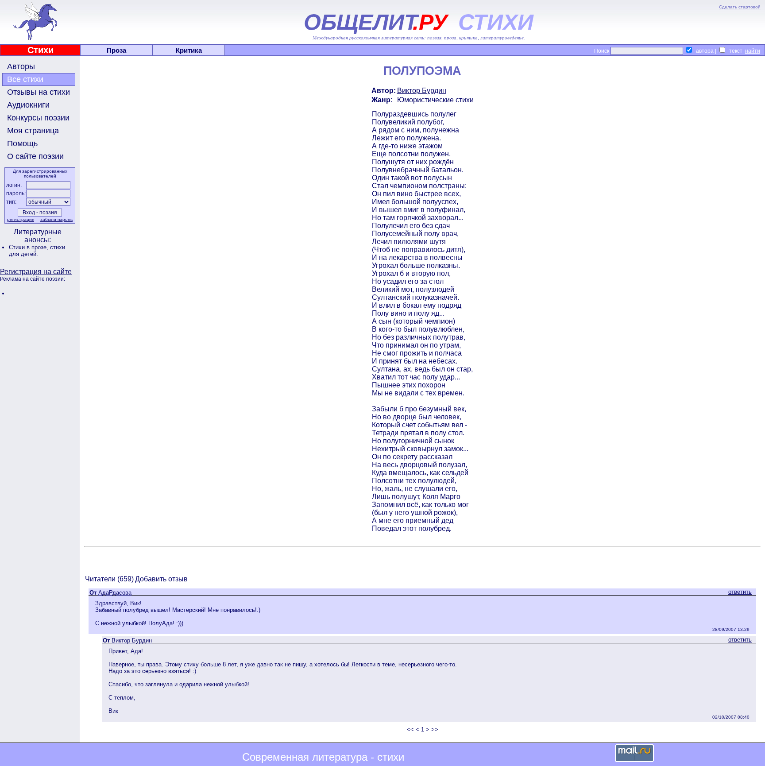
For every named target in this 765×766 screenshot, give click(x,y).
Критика (189, 50)
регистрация (20, 219)
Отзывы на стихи (38, 92)
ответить (740, 591)
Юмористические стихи (435, 100)
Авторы (21, 66)
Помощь (22, 143)
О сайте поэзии (35, 156)
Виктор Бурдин (421, 90)
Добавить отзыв (161, 579)
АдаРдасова (114, 592)
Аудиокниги (28, 105)
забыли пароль (56, 219)
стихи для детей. (37, 250)
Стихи (40, 50)
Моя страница (33, 130)
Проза (116, 50)
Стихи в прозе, (29, 247)
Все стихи (25, 79)
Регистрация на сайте (36, 271)
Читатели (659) (109, 579)
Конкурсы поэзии (38, 117)
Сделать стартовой (740, 6)
